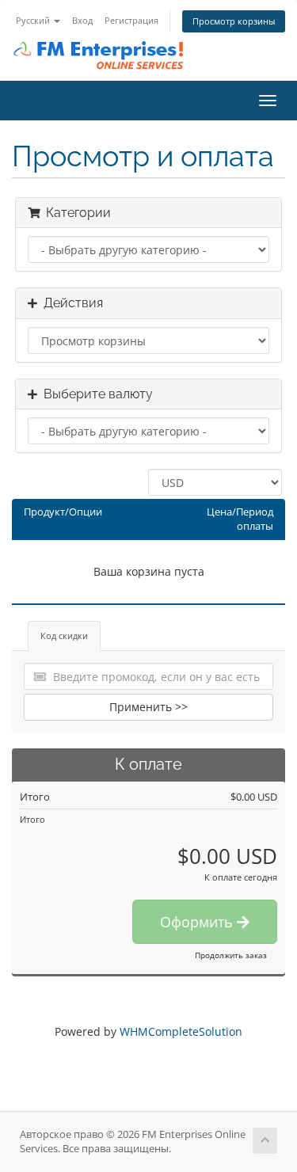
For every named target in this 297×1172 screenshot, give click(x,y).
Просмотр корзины (233, 21)
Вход (82, 20)
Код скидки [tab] (64, 635)
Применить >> (148, 706)
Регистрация (131, 20)
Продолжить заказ (231, 955)
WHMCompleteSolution (181, 1031)
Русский (34, 20)
